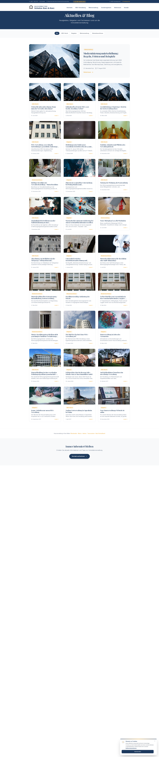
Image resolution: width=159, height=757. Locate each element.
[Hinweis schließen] (155, 741)
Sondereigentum (106, 7)
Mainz (80, 433)
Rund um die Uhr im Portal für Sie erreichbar (58, 1)
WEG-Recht (64, 33)
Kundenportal (126, 1)
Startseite (69, 7)
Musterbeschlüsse (97, 33)
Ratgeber (74, 33)
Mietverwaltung (93, 7)
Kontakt (43, 1)
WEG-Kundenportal (115, 1)
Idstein (84, 433)
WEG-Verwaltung (80, 7)
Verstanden (137, 751)
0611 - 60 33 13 (34, 1)
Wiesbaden (73, 433)
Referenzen (117, 7)
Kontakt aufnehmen (78, 456)
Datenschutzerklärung (131, 748)
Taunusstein (91, 433)
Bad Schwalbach (100, 433)
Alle (57, 33)
